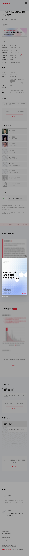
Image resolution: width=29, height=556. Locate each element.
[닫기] (26, 256)
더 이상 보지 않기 (5, 296)
